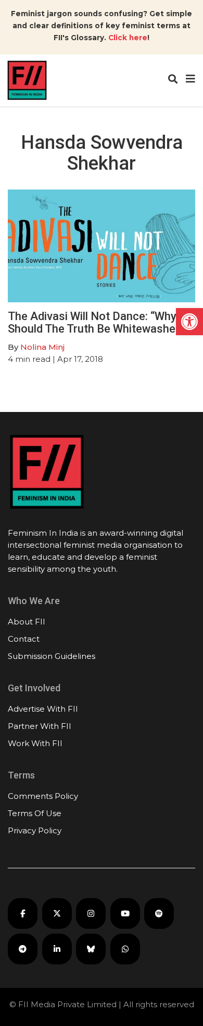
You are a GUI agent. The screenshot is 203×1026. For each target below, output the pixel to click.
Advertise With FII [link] (43, 709)
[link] (189, 321)
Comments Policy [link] (43, 796)
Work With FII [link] (35, 743)
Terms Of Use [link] (34, 813)
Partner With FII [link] (39, 726)
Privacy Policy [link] (34, 830)
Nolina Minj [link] (42, 347)
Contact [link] (24, 639)
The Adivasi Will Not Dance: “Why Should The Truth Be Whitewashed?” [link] (100, 322)
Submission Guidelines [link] (51, 656)
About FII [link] (26, 622)
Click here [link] (127, 37)
